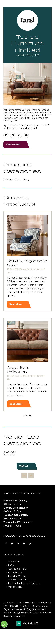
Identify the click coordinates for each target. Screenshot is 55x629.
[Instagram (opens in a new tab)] (19, 135)
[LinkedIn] (23, 543)
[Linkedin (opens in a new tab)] (5, 135)
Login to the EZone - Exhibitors (24, 583)
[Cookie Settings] (4, 624)
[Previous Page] (24, 475)
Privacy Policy (15, 572)
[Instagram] (17, 543)
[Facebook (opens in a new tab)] (12, 135)
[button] (17, 144)
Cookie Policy (15, 586)
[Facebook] (11, 543)
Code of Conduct (17, 579)
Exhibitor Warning (17, 576)
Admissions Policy (17, 568)
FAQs (11, 565)
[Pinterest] (29, 543)
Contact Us (14, 561)
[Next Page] (31, 475)
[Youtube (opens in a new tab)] (26, 135)
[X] (5, 543)
